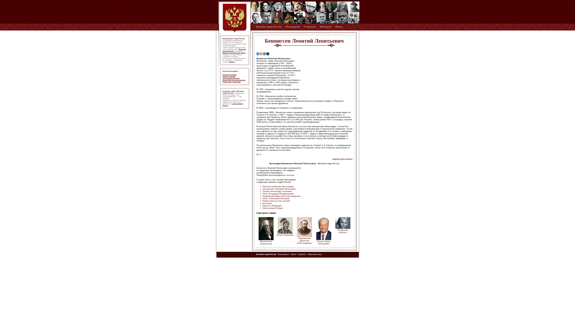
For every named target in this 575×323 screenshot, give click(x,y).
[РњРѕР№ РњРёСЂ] (264, 53)
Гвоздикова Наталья (231, 78)
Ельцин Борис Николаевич (324, 242)
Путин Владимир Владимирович (278, 193)
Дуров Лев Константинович (234, 80)
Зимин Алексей (229, 76)
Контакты (325, 26)
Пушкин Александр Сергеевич (277, 191)
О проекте (310, 26)
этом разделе (237, 104)
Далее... (232, 62)
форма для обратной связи (234, 53)
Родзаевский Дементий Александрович (281, 196)
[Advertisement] (327, 76)
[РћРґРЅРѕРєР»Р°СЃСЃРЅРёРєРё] (261, 53)
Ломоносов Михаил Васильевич (278, 186)
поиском (290, 175)
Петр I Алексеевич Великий (275, 198)
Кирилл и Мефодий (272, 205)
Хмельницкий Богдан (272, 208)
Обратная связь (315, 254)
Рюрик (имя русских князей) (276, 201)
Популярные (293, 26)
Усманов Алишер (230, 75)
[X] (267, 53)
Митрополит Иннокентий (266, 242)
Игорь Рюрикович (285, 235)
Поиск (339, 26)
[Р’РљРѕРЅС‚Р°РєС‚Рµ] (258, 53)
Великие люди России (269, 26)
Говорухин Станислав (232, 82)
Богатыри (267, 203)
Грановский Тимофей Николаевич (279, 189)
